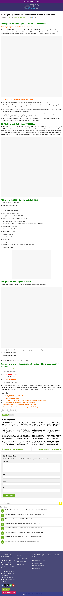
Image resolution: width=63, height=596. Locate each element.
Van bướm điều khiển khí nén (11, 369)
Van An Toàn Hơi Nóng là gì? (11, 398)
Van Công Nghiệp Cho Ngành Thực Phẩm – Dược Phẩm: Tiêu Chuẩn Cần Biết (24, 514)
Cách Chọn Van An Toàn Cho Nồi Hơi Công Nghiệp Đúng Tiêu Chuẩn (22, 541)
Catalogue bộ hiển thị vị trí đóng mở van (48, 449)
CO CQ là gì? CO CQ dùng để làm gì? (13, 396)
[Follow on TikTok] (5, 585)
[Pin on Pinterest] (13, 410)
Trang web (5, 487)
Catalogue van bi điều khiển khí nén (13, 449)
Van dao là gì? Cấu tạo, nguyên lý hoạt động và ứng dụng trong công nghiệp (24, 400)
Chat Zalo (5, 589)
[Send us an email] (8, 585)
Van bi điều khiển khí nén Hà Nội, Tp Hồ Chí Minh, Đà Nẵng (19, 402)
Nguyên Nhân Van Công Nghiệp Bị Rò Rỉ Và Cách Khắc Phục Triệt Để (22, 523)
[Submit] (60, 503)
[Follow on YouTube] (13, 585)
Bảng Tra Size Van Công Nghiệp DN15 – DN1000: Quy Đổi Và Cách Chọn (23, 536)
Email (4, 481)
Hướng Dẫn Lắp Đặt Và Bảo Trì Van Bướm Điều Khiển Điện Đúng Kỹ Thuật (23, 527)
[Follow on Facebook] (2, 585)
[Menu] (2, 7)
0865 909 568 (34, 1)
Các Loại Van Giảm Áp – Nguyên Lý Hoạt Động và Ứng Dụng (19, 404)
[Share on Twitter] (8, 410)
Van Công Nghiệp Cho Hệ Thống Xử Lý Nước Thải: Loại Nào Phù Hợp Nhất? (24, 532)
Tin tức (11, 414)
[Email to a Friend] (10, 410)
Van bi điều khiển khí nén (9, 379)
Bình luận (5, 461)
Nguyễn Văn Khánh (18, 17)
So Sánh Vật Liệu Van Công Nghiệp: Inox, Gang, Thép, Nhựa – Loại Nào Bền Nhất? (26, 510)
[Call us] (10, 585)
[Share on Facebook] (5, 410)
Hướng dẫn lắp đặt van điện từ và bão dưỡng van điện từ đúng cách (22, 407)
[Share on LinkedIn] (16, 410)
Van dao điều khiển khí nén (10, 374)
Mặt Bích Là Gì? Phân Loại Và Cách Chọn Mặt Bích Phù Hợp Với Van (22, 518)
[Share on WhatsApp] (2, 410)
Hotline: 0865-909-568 (9, 592)
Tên (4, 474)
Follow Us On (26, 17)
